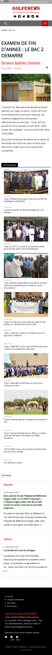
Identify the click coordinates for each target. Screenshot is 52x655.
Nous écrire (12, 606)
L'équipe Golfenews (15, 599)
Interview (8, 484)
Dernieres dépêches (13, 63)
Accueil (10, 596)
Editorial (8, 539)
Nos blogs (11, 603)
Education (34, 63)
